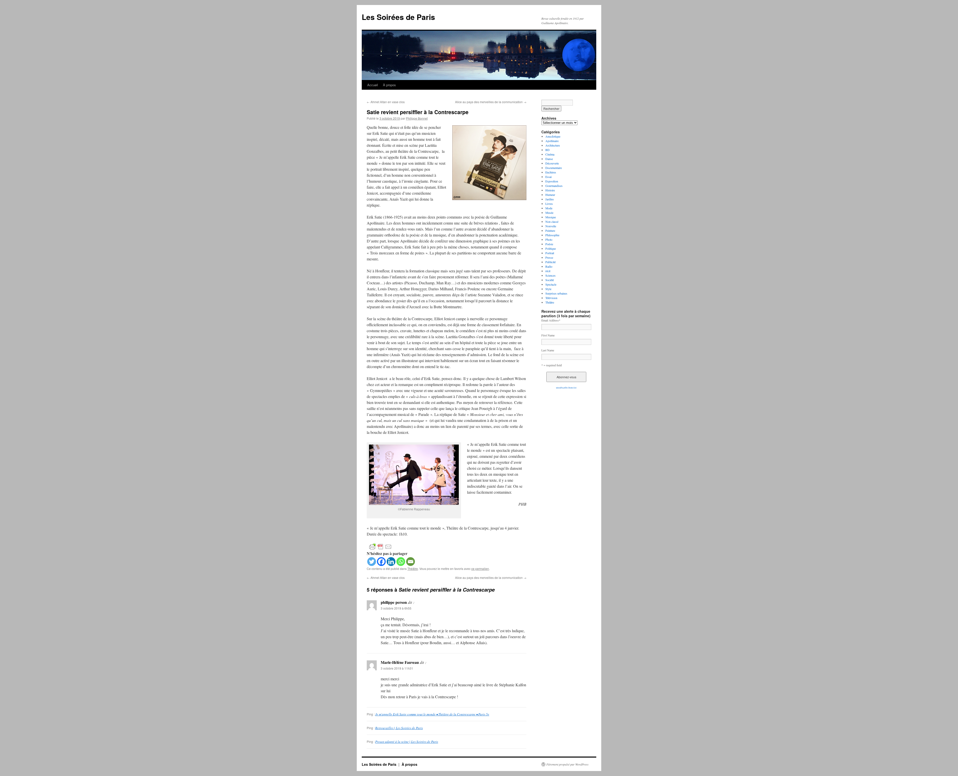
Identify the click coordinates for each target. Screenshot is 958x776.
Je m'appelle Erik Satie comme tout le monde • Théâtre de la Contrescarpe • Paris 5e (432, 714)
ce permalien (480, 568)
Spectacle (550, 284)
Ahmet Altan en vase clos (386, 102)
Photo (548, 239)
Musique (550, 217)
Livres (549, 204)
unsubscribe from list (566, 387)
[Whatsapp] (400, 561)
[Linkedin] (391, 561)
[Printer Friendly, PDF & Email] (380, 546)
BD (547, 150)
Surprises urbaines (556, 293)
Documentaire (553, 168)
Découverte (552, 163)
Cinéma (549, 154)
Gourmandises (554, 186)
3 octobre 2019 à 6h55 (396, 608)
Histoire (550, 190)
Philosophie (552, 235)
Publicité (550, 262)
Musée (549, 213)
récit (547, 271)
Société (549, 280)
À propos (389, 84)
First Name (548, 335)
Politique (550, 248)
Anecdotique (552, 136)
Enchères (550, 172)
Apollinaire (552, 141)
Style (548, 289)
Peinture (550, 231)
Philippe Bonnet (417, 118)
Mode (548, 208)
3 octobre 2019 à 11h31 (397, 668)
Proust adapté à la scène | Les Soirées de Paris (406, 741)
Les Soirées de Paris (398, 16)
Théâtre (412, 568)
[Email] (410, 561)
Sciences (550, 275)
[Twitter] (371, 561)
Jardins (549, 199)
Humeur (550, 195)
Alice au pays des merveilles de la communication (490, 102)
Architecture (552, 145)
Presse (549, 257)
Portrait (549, 253)
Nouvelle (550, 226)
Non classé (551, 222)
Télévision (551, 298)
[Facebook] (381, 561)
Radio (548, 266)
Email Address (550, 320)
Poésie (549, 244)
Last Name (547, 350)
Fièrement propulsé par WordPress (567, 764)
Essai (548, 177)
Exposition (551, 181)
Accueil (372, 84)
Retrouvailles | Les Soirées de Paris (399, 728)
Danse (549, 159)
